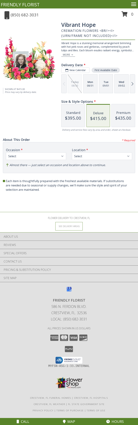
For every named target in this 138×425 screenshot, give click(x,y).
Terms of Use (96, 410)
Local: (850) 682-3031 (69, 319)
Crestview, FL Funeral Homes (50, 397)
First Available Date (106, 70)
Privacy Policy (43, 410)
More (66, 54)
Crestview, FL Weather (49, 404)
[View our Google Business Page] (69, 291)
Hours (117, 421)
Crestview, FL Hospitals (91, 397)
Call (24, 421)
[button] (127, 15)
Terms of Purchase (70, 410)
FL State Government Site (86, 404)
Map (70, 421)
